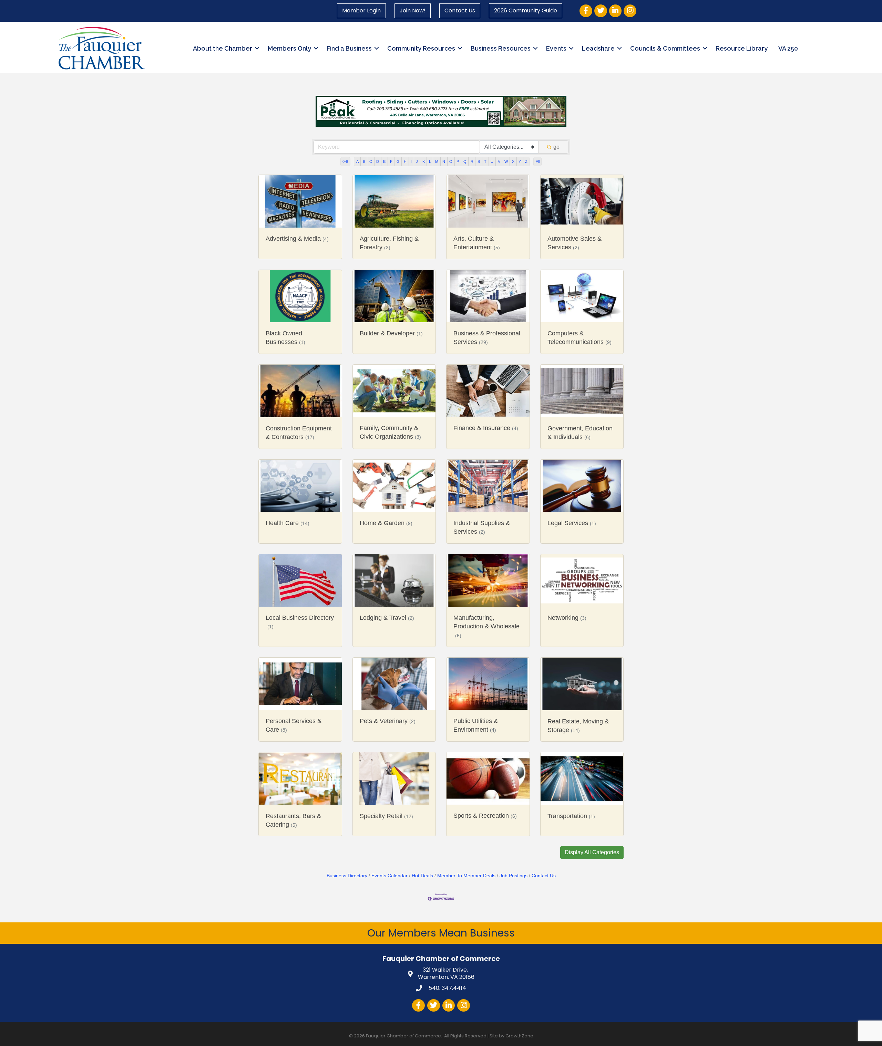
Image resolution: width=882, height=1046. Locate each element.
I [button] (411, 161)
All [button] (538, 161)
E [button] (384, 161)
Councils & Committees (665, 48)
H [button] (405, 161)
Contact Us (459, 10)
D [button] (377, 161)
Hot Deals (422, 875)
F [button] (391, 161)
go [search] (556, 147)
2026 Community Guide (525, 10)
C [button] (370, 161)
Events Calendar (389, 875)
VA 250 (788, 48)
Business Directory (347, 875)
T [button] (485, 161)
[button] (592, 852)
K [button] (423, 161)
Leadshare (598, 48)
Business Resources (501, 48)
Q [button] (464, 161)
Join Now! (412, 10)
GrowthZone (519, 1036)
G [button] (398, 161)
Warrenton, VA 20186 (446, 973)
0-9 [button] (345, 161)
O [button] (450, 161)
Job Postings (513, 875)
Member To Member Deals (466, 875)
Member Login (361, 10)
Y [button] (520, 161)
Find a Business (349, 48)
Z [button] (526, 161)
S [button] (479, 161)
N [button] (443, 161)
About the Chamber (222, 48)
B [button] (364, 161)
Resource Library (742, 48)
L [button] (430, 161)
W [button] (506, 161)
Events (556, 48)
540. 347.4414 (446, 988)
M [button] (436, 161)
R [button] (472, 161)
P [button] (458, 161)
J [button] (417, 161)
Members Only (289, 48)
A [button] (357, 161)
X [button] (513, 161)
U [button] (492, 161)
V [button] (499, 161)
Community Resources (421, 48)
